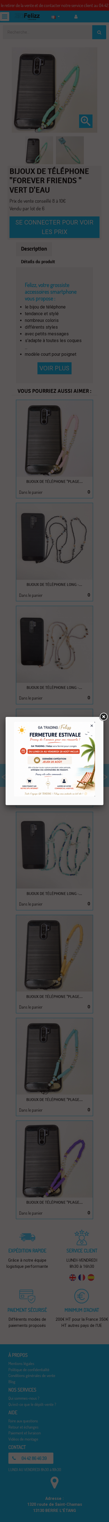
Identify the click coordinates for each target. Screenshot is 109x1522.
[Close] (103, 717)
